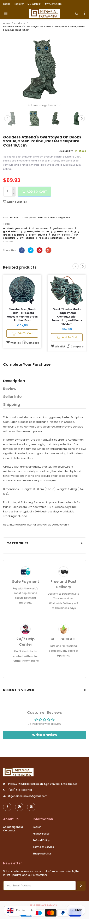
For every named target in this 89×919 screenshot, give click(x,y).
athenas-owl (40, 228)
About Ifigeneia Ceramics (13, 828)
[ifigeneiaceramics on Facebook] (7, 807)
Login (6, 4)
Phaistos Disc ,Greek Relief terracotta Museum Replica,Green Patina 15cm (22, 314)
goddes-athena (63, 228)
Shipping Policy (42, 853)
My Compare (53, 4)
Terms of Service (43, 847)
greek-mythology (65, 231)
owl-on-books (61, 234)
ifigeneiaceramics (43, 905)
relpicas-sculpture (51, 238)
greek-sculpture (14, 234)
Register (19, 4)
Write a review (44, 734)
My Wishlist (34, 4)
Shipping (11, 404)
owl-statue (27, 238)
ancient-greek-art (15, 228)
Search (37, 827)
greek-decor (11, 231)
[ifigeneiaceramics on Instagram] (31, 807)
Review (9, 389)
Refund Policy (41, 840)
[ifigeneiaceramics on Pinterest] (19, 807)
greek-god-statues (37, 231)
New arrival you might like (54, 217)
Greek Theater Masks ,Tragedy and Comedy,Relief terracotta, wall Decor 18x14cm (67, 316)
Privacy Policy (41, 833)
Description (14, 381)
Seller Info (12, 396)
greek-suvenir (38, 234)
